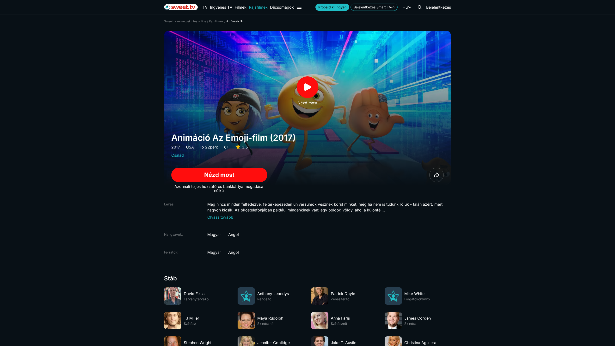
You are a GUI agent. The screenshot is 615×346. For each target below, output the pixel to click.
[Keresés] (420, 7)
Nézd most (219, 174)
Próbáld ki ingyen (332, 7)
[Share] (436, 175)
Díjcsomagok (282, 7)
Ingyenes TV (221, 7)
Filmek (240, 7)
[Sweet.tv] (181, 7)
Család (177, 155)
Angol (233, 234)
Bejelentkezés (438, 7)
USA (190, 147)
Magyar (214, 234)
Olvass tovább (220, 217)
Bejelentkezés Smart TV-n (374, 7)
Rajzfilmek (258, 7)
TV (205, 7)
